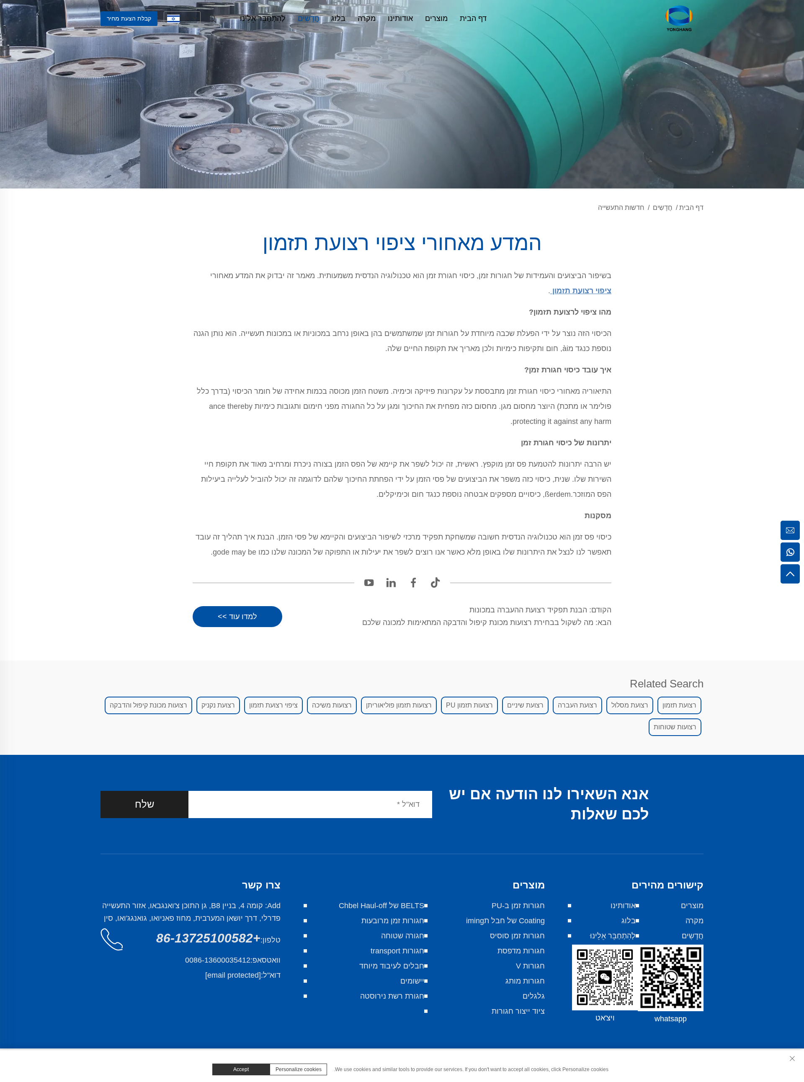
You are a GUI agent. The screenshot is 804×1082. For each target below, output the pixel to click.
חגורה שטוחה (402, 936)
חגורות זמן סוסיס (517, 936)
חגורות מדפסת (521, 951)
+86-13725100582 (208, 938)
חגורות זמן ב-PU (518, 905)
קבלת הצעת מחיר (129, 18)
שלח (145, 804)
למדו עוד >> (237, 616)
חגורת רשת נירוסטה (392, 996)
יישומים (412, 981)
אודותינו (400, 18)
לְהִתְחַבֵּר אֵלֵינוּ (263, 18)
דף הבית (473, 18)
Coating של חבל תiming (505, 921)
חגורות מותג (525, 981)
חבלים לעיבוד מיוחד (391, 966)
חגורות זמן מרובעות (392, 921)
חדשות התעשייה (621, 207)
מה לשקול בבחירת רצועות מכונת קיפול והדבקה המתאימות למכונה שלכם (478, 622)
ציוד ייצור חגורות (518, 1011)
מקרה (367, 18)
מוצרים (436, 18)
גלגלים (534, 996)
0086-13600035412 (217, 960)
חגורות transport (397, 951)
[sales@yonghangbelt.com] (790, 530)
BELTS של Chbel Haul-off (381, 905)
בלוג (338, 18)
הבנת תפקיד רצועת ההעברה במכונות (529, 610)
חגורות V (530, 966)
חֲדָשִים (309, 18)
